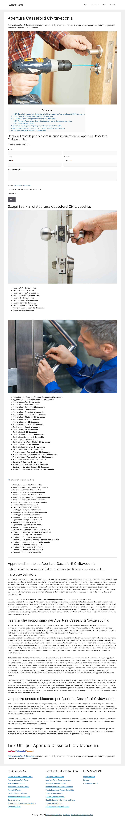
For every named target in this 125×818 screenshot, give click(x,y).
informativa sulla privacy (22, 185)
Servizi (94, 5)
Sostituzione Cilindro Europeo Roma (22, 803)
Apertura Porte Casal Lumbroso (58, 780)
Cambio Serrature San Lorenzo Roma (60, 800)
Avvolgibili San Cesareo (55, 777)
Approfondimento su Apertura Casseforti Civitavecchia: (33, 119)
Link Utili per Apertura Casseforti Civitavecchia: (27, 130)
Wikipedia (20, 751)
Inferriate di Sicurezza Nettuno (58, 807)
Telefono (67, 161)
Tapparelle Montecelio (54, 793)
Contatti (112, 5)
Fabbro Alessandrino (54, 803)
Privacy (86, 780)
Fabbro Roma (16, 4)
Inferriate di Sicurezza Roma (19, 797)
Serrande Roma (14, 800)
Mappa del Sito (89, 777)
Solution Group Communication (82, 815)
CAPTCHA (12, 193)
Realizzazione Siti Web (54, 815)
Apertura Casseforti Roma (18, 780)
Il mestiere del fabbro (24, 123)
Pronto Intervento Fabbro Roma (20, 777)
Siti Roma (66, 815)
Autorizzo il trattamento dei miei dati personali (25, 189)
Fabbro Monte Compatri (55, 797)
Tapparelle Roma (14, 807)
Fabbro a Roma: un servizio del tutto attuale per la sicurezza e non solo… (43, 121)
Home (86, 5)
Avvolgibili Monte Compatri (56, 783)
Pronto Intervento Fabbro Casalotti (59, 787)
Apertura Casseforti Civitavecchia (21, 756)
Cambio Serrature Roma (17, 793)
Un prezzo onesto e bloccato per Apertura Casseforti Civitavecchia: (38, 128)
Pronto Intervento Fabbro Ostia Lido (60, 790)
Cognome (67, 157)
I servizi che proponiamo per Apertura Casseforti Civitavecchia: (36, 126)
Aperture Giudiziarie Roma (18, 787)
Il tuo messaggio (14, 169)
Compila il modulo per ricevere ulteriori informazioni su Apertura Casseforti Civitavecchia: (49, 114)
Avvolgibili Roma (14, 790)
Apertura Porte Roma (16, 783)
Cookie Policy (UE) (90, 783)
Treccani (29, 751)
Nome (10, 157)
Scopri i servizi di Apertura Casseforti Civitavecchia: (32, 116)
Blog (104, 5)
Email (10, 161)
